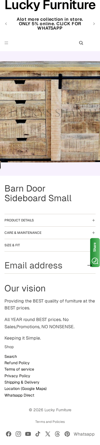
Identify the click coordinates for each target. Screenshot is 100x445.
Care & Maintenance (22, 233)
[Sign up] (90, 265)
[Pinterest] (67, 434)
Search (10, 356)
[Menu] (6, 43)
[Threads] (57, 434)
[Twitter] (47, 434)
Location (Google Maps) (25, 388)
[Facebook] (8, 434)
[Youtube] (28, 434)
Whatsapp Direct (19, 395)
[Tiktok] (37, 434)
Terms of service (19, 369)
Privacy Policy (17, 375)
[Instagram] (18, 434)
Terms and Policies (50, 422)
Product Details (19, 220)
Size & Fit (12, 245)
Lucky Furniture (57, 409)
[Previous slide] (6, 24)
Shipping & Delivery (21, 382)
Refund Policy (17, 362)
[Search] (81, 43)
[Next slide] (94, 24)
